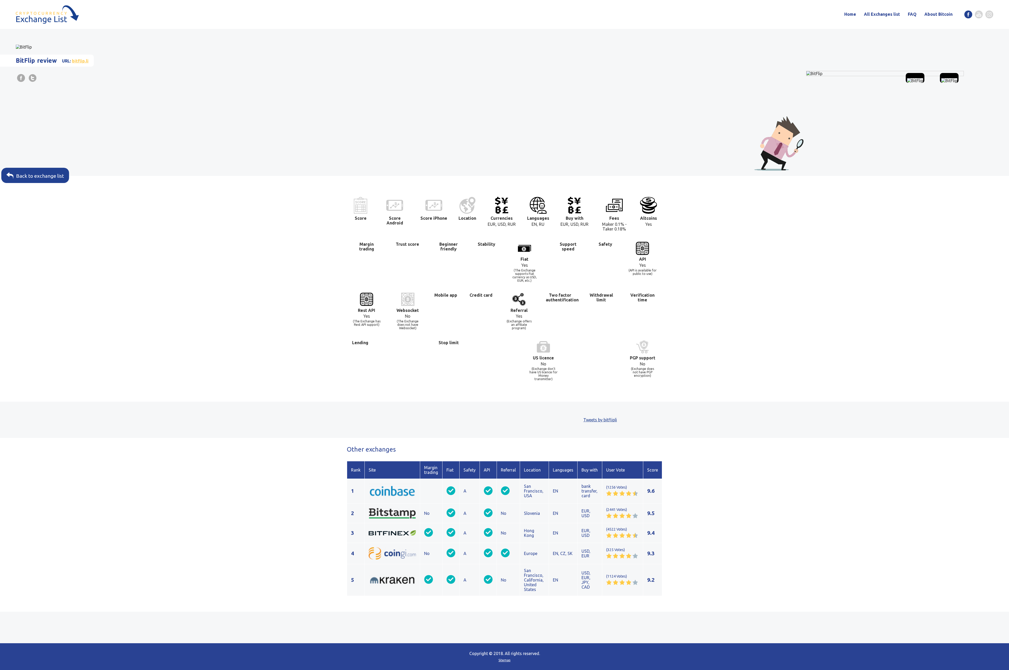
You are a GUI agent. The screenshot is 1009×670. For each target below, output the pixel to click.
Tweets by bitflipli (600, 419)
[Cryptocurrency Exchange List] (47, 14)
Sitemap (504, 660)
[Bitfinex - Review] (392, 533)
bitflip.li (80, 61)
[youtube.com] (979, 14)
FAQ (912, 14)
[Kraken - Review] (392, 580)
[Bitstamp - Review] (392, 513)
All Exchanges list (882, 14)
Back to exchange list (39, 176)
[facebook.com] (968, 14)
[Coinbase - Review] (392, 491)
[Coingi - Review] (392, 553)
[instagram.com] (989, 14)
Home (850, 14)
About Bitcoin (938, 14)
